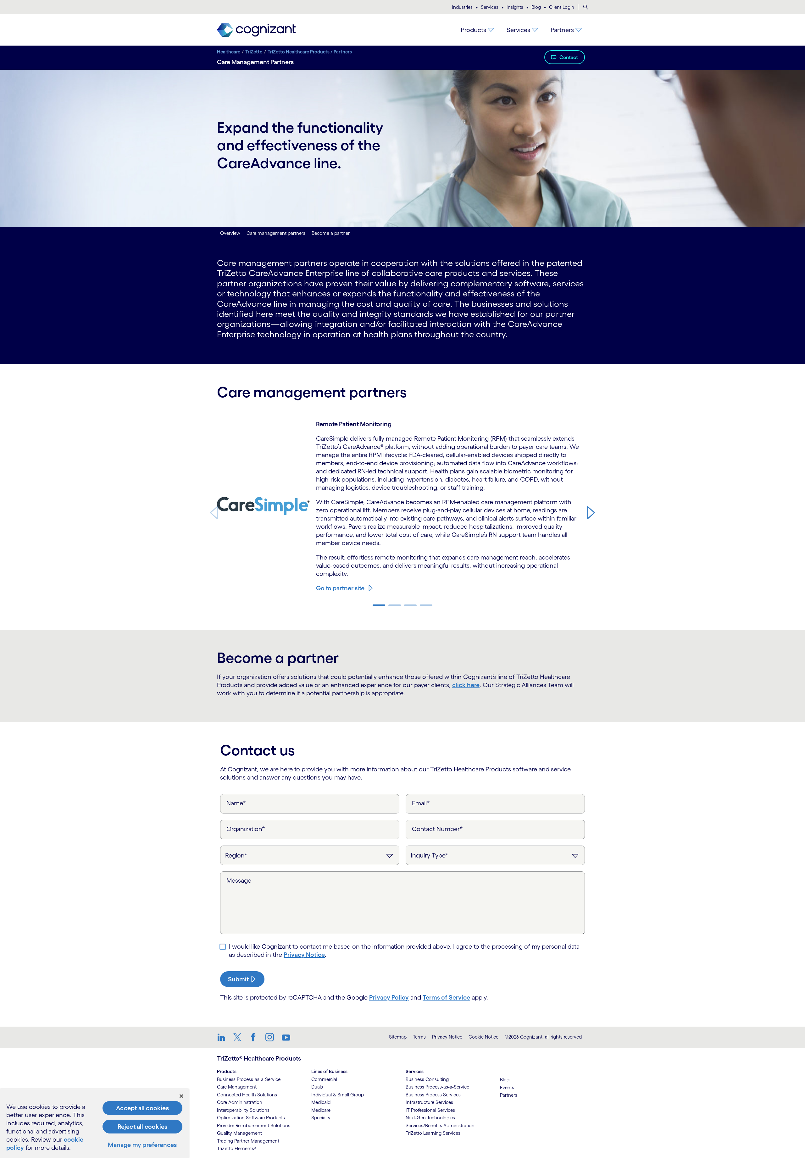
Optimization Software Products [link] (251, 1117)
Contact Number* (437, 828)
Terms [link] (419, 1036)
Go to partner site (340, 588)
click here (466, 684)
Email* (421, 803)
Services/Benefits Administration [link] (440, 1125)
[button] (591, 512)
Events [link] (507, 1087)
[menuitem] (586, 7)
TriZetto (254, 51)
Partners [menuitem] (562, 29)
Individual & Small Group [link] (337, 1094)
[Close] (181, 1096)
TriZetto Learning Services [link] (433, 1133)
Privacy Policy (389, 997)
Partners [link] (508, 1095)
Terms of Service (446, 997)
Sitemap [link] (398, 1036)
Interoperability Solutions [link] (243, 1110)
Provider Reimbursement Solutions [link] (253, 1125)
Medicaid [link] (320, 1102)
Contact (568, 57)
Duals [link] (317, 1086)
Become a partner (331, 233)
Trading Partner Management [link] (248, 1141)
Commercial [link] (324, 1079)
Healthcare (228, 51)
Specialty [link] (320, 1117)
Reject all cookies (143, 1126)
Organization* (245, 828)
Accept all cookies (142, 1108)
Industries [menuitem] (462, 7)
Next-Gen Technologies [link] (430, 1117)
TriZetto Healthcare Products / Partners (310, 51)
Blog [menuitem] (536, 7)
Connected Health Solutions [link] (247, 1094)
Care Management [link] (237, 1086)
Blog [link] (504, 1079)
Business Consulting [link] (427, 1079)
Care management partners (276, 233)
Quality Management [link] (239, 1133)
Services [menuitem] (489, 7)
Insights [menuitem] (515, 7)
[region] (94, 1123)
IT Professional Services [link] (430, 1110)
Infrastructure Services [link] (429, 1102)
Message (238, 880)
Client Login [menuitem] (561, 7)
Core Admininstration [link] (239, 1102)
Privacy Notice (304, 954)
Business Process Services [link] (433, 1094)
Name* (236, 803)
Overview (230, 233)
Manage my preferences (142, 1144)
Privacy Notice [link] (447, 1036)
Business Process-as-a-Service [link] (248, 1079)
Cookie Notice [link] (483, 1036)
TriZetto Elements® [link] (236, 1148)
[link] (256, 30)
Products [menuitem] (473, 29)
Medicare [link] (320, 1110)
